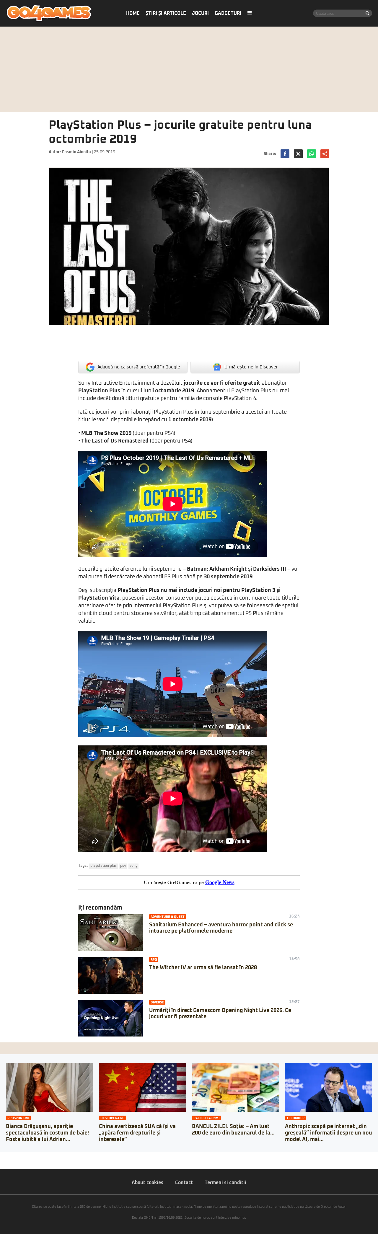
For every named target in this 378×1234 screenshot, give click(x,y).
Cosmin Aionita (76, 152)
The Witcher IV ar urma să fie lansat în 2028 (203, 967)
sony (133, 866)
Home (133, 13)
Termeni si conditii (225, 1182)
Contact (184, 1182)
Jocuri (200, 13)
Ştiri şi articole (166, 13)
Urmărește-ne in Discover (251, 367)
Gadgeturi (228, 13)
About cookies (147, 1182)
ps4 (123, 866)
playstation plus (103, 866)
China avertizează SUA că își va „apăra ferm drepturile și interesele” (137, 1133)
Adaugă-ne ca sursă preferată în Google (138, 367)
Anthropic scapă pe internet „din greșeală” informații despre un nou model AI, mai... (328, 1133)
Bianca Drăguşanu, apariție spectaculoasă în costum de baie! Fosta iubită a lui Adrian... (47, 1133)
